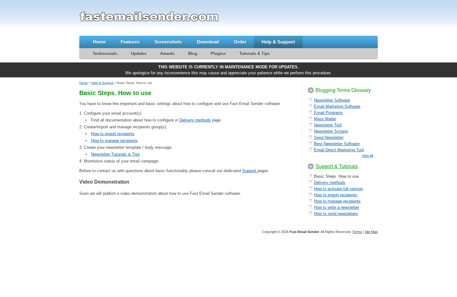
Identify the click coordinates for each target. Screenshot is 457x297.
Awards (167, 53)
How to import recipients (113, 133)
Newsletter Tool (328, 125)
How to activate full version (338, 188)
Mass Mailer (325, 119)
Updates (138, 53)
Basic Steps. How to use (336, 176)
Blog (192, 53)
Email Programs (328, 112)
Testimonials (105, 53)
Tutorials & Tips (254, 53)
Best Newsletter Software (337, 143)
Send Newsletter (329, 137)
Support (249, 170)
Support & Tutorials (337, 166)
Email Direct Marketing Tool (339, 150)
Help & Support (278, 41)
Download (208, 41)
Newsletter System (331, 131)
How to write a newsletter (336, 207)
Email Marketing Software (337, 106)
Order (240, 41)
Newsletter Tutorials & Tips (115, 154)
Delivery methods (195, 120)
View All (367, 156)
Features (130, 41)
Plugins (218, 53)
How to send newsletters (336, 213)
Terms (357, 232)
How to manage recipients (114, 140)
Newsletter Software (332, 100)
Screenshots (168, 41)
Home (99, 41)
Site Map (371, 232)
